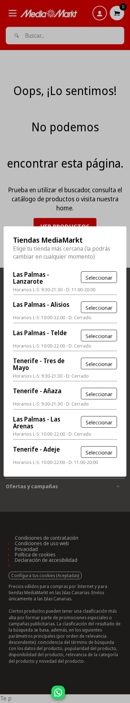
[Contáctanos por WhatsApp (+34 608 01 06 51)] (123, 696)
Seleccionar (99, 277)
